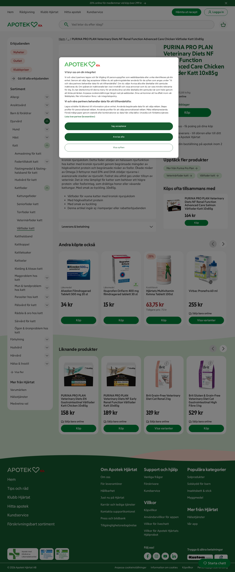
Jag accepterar (118, 126)
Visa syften (118, 147)
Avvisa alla (118, 136)
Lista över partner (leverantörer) (80, 116)
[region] (118, 107)
